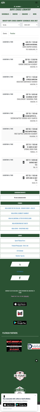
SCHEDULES (5, 14)
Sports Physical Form (20, 240)
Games (5, 33)
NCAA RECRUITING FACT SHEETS (20, 223)
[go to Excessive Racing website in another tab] (13, 345)
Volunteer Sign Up (20, 256)
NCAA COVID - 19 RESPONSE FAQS (20, 228)
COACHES (25, 14)
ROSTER (15, 14)
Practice (12, 33)
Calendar (18, 6)
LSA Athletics (20, 271)
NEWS (34, 14)
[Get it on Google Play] (21, 405)
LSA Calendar (20, 251)
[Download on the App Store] (9, 405)
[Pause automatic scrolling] (36, 360)
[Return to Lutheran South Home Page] (3, 2)
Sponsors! (26, 296)
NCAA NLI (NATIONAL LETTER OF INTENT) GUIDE (20, 218)
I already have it (7, 408)
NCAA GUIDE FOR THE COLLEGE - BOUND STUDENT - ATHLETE (20, 208)
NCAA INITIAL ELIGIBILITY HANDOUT (20, 213)
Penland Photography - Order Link (20, 246)
